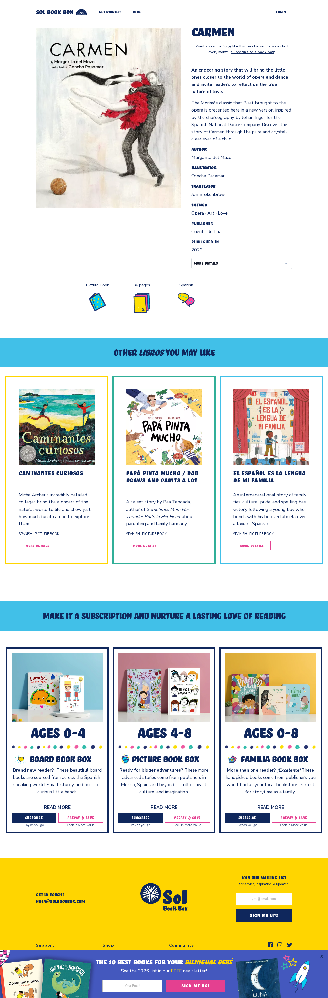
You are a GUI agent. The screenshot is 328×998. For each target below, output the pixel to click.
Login (281, 12)
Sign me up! (195, 985)
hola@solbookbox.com (60, 901)
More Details (37, 545)
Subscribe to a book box (252, 51)
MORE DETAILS (206, 263)
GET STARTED (109, 12)
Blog (137, 12)
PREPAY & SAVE (80, 817)
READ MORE (57, 807)
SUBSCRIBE (34, 817)
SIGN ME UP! (264, 915)
